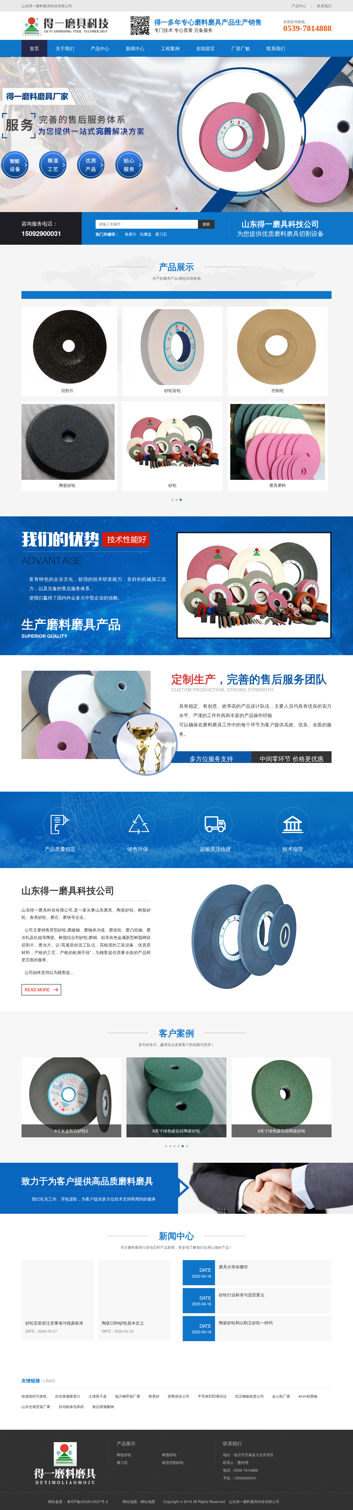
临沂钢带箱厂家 (127, 1396)
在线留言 (205, 48)
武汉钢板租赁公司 (249, 1396)
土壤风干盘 (98, 1396)
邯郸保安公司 (178, 1396)
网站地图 (148, 1501)
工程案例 (170, 48)
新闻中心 (135, 48)
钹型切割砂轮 (173, 1462)
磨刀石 (161, 234)
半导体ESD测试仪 (212, 1396)
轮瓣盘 (146, 234)
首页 (34, 48)
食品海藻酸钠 (103, 1406)
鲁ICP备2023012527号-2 (87, 1501)
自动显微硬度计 (67, 1396)
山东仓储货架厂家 (35, 1406)
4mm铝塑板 (308, 1396)
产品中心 (299, 5)
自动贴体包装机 (71, 1406)
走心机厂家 (281, 1396)
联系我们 (324, 5)
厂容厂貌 (240, 48)
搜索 (206, 224)
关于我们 (65, 48)
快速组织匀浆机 (34, 1396)
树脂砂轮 (169, 1454)
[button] (176, 208)
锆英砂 (154, 1396)
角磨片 (130, 234)
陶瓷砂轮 (124, 1454)
